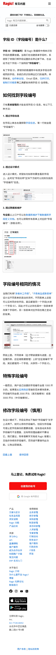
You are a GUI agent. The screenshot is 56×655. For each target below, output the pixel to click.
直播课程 (13, 543)
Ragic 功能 (14, 522)
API (10, 540)
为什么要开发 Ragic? (19, 574)
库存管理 (33, 515)
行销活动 (33, 536)
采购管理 (33, 519)
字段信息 (30, 123)
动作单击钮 (18, 78)
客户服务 (33, 543)
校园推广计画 (15, 553)
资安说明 (13, 519)
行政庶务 (33, 546)
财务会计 (33, 539)
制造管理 (33, 522)
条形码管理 (34, 526)
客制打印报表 (10, 82)
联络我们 (13, 584)
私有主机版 (14, 515)
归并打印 (44, 78)
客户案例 (13, 546)
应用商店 (23, 389)
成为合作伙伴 (15, 550)
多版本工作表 (22, 293)
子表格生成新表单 (42, 293)
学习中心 (13, 536)
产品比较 (13, 526)
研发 (31, 553)
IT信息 (32, 550)
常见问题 (13, 557)
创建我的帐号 (28, 486)
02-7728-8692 (16, 622)
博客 (11, 578)
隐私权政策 (33, 649)
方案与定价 (14, 512)
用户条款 (21, 649)
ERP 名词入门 (15, 560)
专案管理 (33, 532)
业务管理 (33, 512)
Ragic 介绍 (14, 571)
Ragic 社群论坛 (16, 581)
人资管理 (33, 529)
